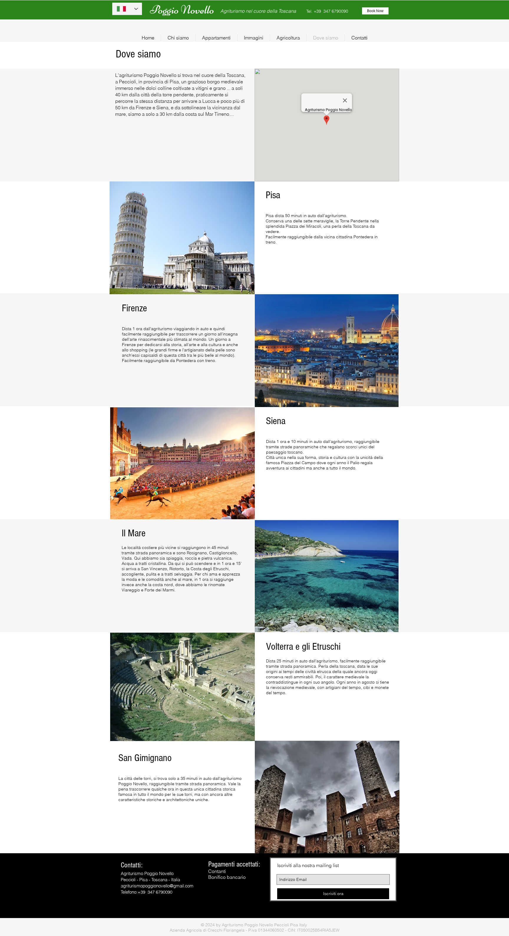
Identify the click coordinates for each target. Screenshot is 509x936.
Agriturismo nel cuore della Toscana (258, 11)
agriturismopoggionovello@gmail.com (157, 886)
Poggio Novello (182, 9)
